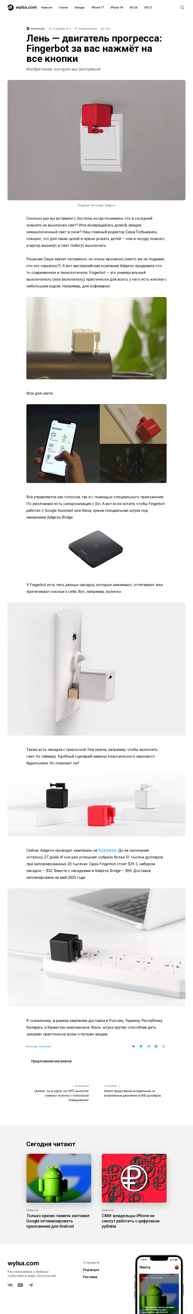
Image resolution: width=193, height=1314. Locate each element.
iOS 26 (133, 7)
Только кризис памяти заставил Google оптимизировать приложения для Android (58, 1221)
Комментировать (88, 28)
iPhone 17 (97, 7)
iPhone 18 (116, 7)
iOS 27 (148, 7)
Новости (46, 7)
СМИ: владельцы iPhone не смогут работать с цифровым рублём (130, 1221)
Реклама (90, 1277)
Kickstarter (107, 850)
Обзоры (80, 7)
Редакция (91, 1270)
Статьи (63, 7)
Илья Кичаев (38, 28)
